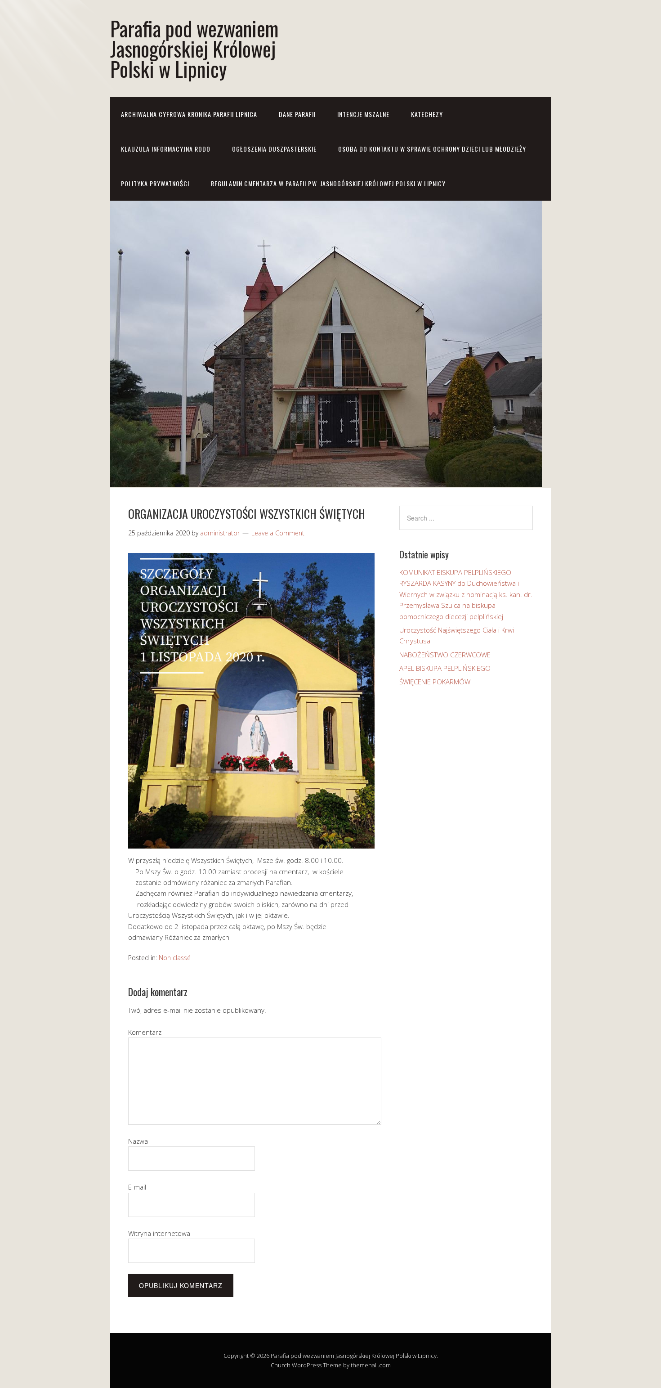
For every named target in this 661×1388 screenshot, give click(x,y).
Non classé (175, 957)
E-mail (137, 1186)
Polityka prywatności (155, 183)
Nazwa (138, 1140)
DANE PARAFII (297, 114)
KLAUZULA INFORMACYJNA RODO (165, 148)
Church (280, 1365)
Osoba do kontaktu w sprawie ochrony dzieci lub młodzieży (432, 148)
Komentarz (144, 1032)
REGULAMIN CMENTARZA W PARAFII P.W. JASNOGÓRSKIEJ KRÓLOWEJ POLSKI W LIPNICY (328, 183)
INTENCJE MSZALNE (363, 114)
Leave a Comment (277, 533)
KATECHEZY (427, 114)
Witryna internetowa (159, 1233)
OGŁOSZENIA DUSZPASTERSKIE (274, 148)
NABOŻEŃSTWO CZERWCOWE (445, 654)
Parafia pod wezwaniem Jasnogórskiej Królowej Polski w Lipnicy (194, 48)
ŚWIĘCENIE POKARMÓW (434, 681)
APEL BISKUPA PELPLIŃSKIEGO (445, 668)
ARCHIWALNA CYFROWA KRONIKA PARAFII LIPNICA (189, 114)
